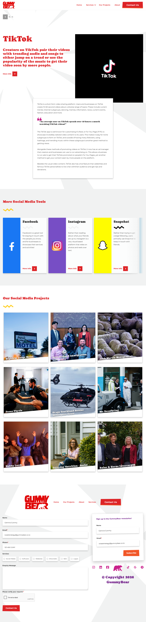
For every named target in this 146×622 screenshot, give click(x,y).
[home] (10, 5)
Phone (5, 542)
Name (4, 518)
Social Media (10, 559)
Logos (76, 559)
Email (4, 530)
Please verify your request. (13, 592)
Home (79, 5)
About (117, 5)
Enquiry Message (9, 565)
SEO (65, 559)
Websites (39, 559)
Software (25, 559)
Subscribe (131, 553)
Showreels (53, 559)
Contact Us (11, 608)
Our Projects (104, 5)
